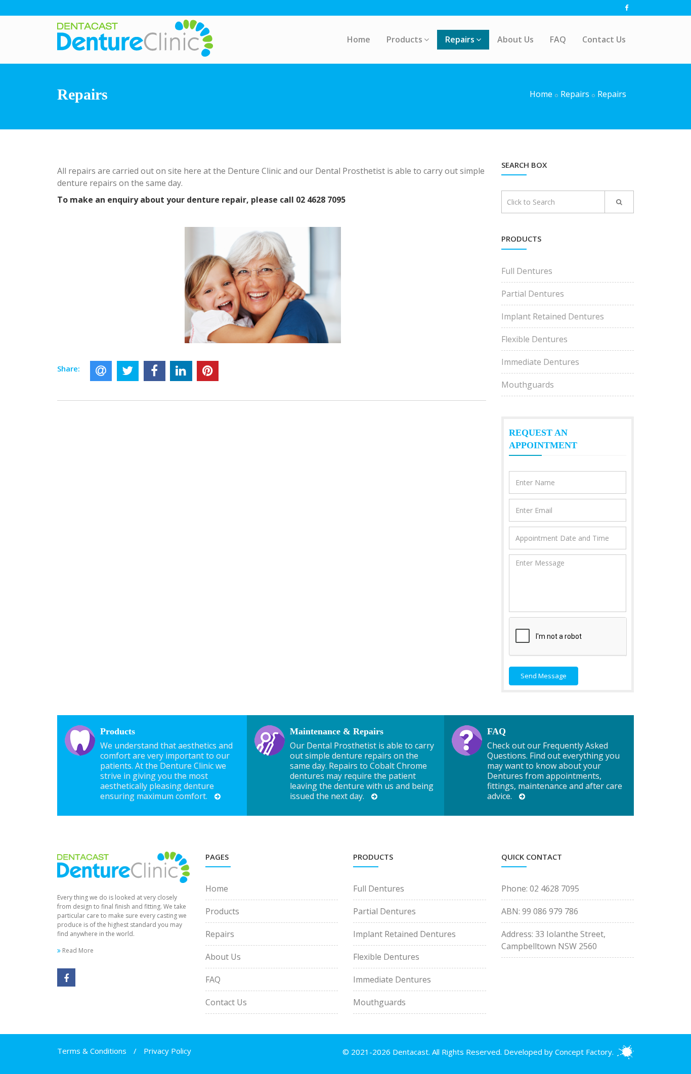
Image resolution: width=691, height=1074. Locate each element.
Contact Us (604, 39)
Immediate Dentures (540, 361)
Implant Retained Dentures (552, 316)
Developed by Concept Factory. (559, 1052)
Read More (77, 950)
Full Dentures (526, 270)
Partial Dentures (532, 293)
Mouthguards (527, 384)
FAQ (558, 39)
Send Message (544, 675)
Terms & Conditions (91, 1051)
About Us (515, 39)
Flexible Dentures (534, 339)
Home (358, 39)
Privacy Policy (167, 1051)
